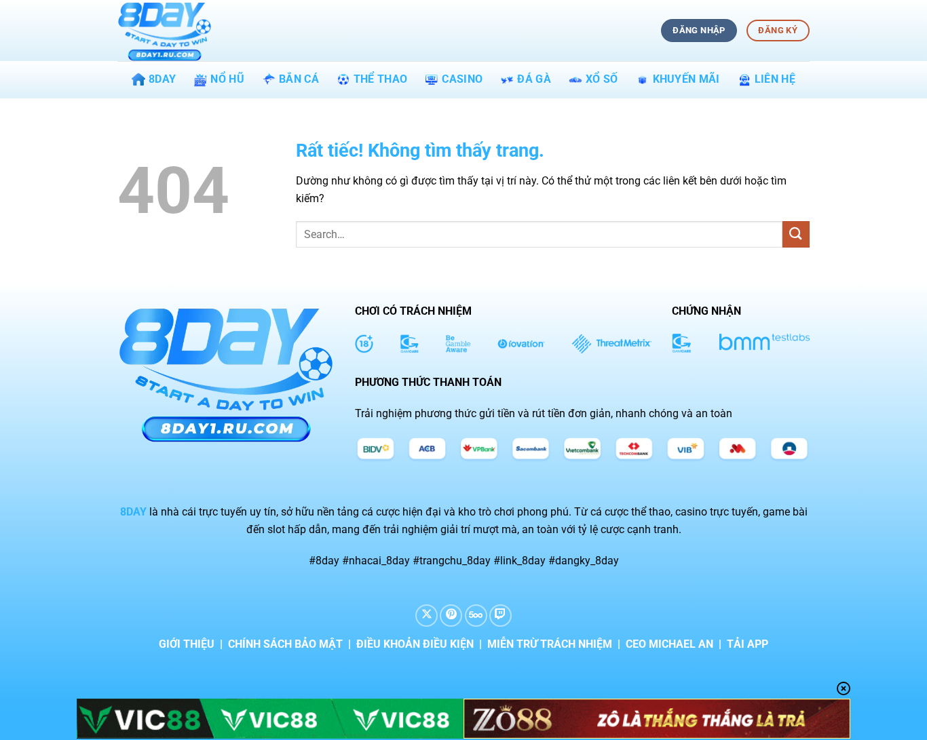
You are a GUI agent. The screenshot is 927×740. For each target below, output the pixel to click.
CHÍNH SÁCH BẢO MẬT (285, 644)
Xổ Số (602, 79)
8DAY (162, 79)
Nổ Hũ (227, 79)
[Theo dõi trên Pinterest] (451, 615)
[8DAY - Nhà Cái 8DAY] (185, 30)
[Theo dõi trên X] (426, 615)
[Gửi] (796, 234)
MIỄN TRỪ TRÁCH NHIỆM (549, 644)
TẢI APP (747, 644)
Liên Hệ (775, 79)
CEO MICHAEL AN (669, 644)
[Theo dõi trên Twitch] (500, 615)
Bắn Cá (299, 79)
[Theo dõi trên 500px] (476, 615)
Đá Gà (534, 79)
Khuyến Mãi (686, 79)
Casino (462, 79)
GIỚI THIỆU (186, 644)
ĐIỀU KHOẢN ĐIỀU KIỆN (415, 644)
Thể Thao (381, 79)
